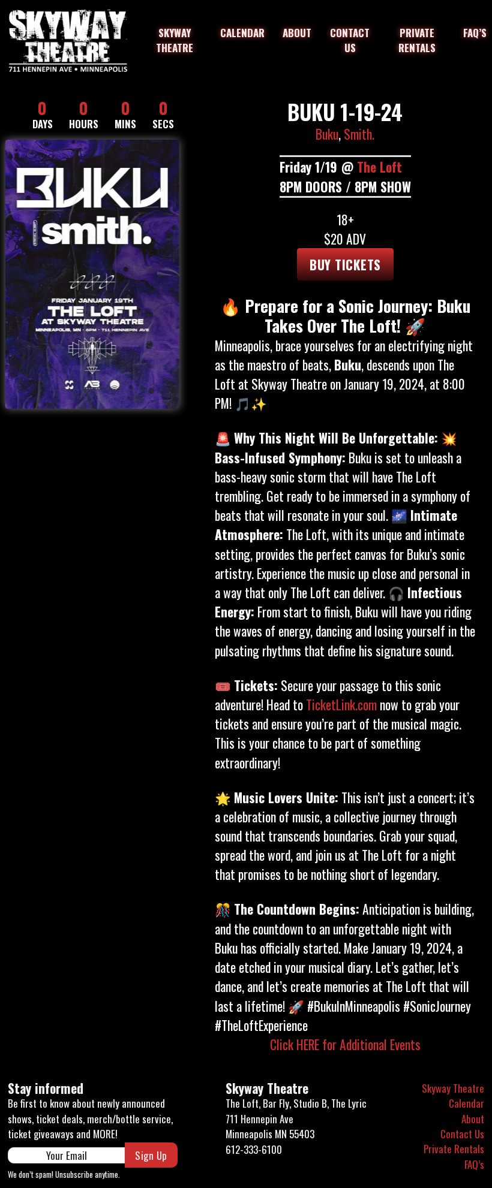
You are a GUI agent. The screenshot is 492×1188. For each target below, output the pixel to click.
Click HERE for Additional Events (345, 1044)
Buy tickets (345, 264)
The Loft (379, 166)
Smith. (359, 133)
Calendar (242, 32)
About (297, 32)
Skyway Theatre (174, 40)
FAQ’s (475, 32)
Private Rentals (417, 40)
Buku (327, 133)
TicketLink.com (341, 704)
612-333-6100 (254, 1149)
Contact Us (350, 40)
